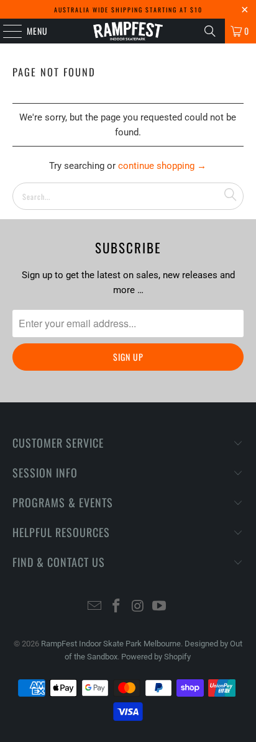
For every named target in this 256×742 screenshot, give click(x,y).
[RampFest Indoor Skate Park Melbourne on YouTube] (159, 606)
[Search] (210, 31)
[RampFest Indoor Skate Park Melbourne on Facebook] (116, 606)
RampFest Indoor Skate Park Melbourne (111, 643)
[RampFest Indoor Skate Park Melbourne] (128, 31)
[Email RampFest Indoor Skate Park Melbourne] (95, 606)
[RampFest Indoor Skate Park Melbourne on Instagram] (138, 606)
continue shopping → (162, 165)
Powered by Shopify (156, 656)
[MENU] (6, 31)
